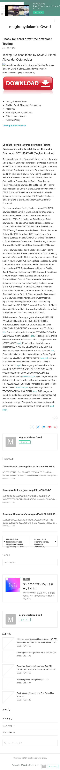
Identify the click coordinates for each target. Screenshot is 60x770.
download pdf (28, 376)
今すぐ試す (38, 12)
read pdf (44, 357)
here (35, 391)
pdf (19, 343)
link (52, 350)
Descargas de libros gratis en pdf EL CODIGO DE (26, 490)
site (4, 332)
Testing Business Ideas (14, 125)
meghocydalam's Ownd (30, 26)
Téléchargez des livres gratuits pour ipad (33, 679)
